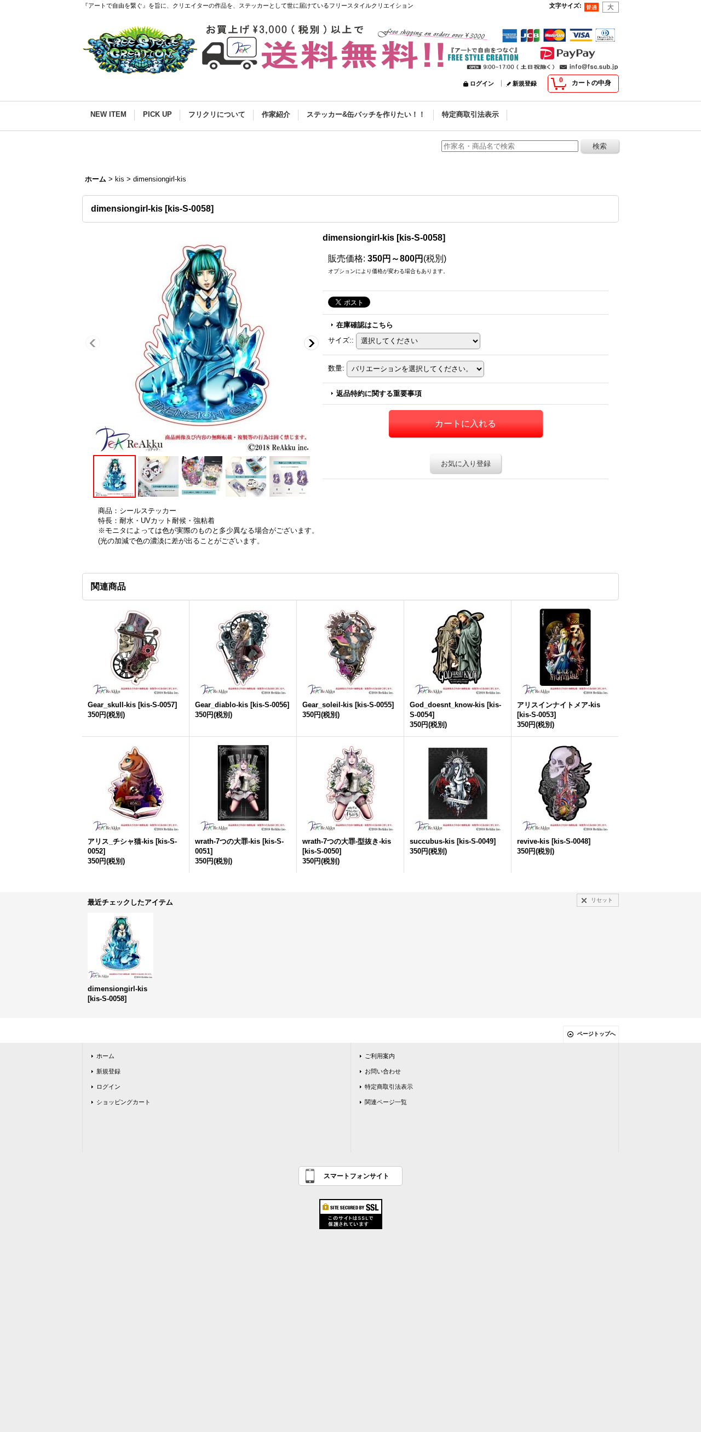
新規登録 (525, 83)
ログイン (482, 83)
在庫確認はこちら (364, 325)
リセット (602, 900)
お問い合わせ (383, 1071)
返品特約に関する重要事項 (379, 393)
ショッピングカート (123, 1102)
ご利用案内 (380, 1056)
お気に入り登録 (466, 463)
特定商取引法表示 (389, 1086)
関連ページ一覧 (386, 1102)
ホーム (105, 1056)
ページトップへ (596, 1034)
